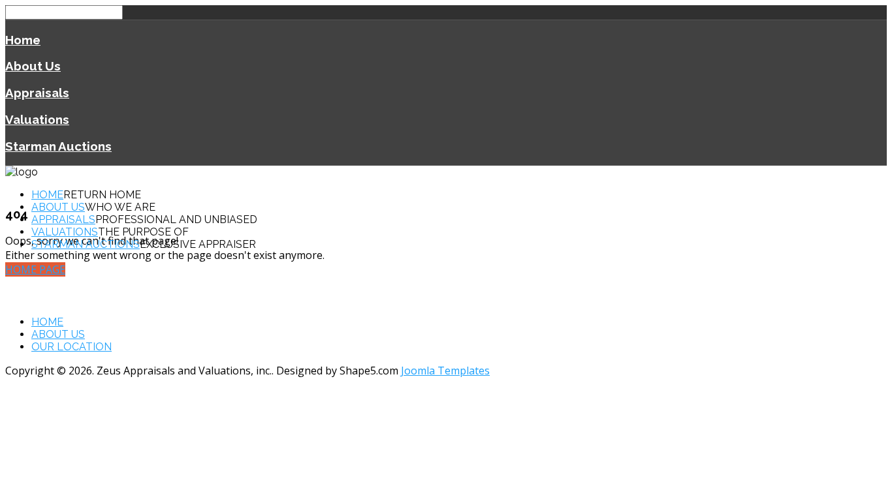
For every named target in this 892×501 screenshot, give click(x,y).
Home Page (35, 269)
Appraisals (37, 92)
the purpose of (143, 232)
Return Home (102, 195)
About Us (33, 66)
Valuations (37, 119)
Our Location (71, 347)
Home (22, 40)
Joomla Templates (445, 370)
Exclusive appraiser (198, 244)
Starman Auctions (58, 146)
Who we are (120, 207)
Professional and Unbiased (176, 219)
